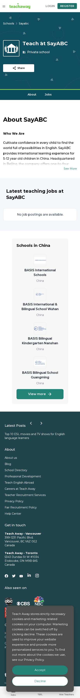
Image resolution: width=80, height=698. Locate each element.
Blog (8, 464)
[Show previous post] (31, 423)
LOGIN (50, 6)
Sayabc (24, 23)
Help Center (13, 513)
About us (11, 458)
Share (21, 68)
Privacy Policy (14, 501)
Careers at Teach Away (20, 489)
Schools (8, 23)
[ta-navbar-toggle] (4, 6)
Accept (40, 670)
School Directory (16, 470)
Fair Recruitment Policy (21, 507)
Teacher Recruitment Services (25, 495)
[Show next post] (41, 423)
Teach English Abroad (19, 482)
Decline (40, 681)
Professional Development (23, 476)
